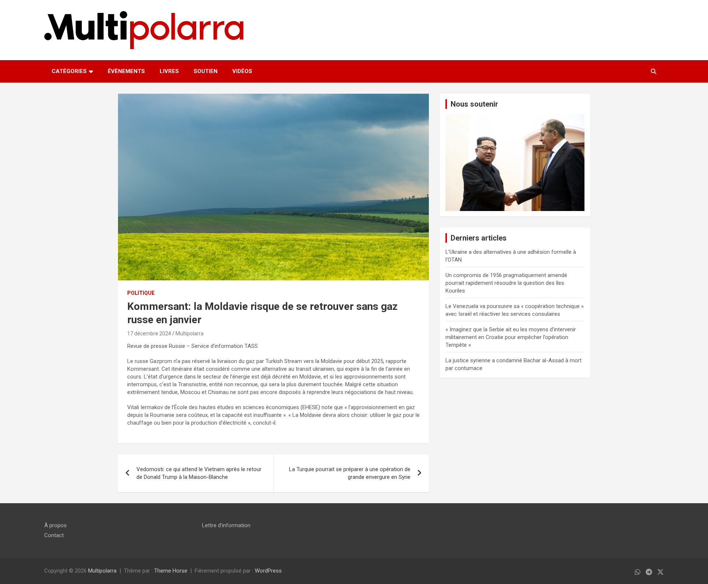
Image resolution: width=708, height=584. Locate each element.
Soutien (206, 71)
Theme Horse (170, 570)
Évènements (126, 71)
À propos (55, 525)
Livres (169, 71)
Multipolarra (190, 333)
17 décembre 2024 (149, 333)
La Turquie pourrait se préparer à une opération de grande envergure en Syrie (349, 473)
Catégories (69, 71)
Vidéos (242, 71)
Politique (141, 293)
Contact (54, 535)
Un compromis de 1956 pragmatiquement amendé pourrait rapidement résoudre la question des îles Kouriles (506, 283)
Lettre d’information (226, 525)
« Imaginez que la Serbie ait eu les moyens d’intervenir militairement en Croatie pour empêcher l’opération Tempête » (510, 337)
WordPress (268, 570)
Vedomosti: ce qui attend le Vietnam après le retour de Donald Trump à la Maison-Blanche (198, 473)
